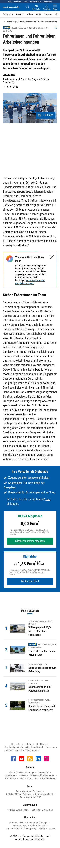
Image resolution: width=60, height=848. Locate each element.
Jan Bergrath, (9, 74)
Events (38, 14)
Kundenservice (35, 1)
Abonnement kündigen (37, 822)
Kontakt (22, 775)
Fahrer (18, 14)
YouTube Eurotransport (17, 809)
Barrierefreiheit (49, 778)
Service (46, 14)
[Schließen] (52, 257)
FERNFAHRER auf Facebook (19, 794)
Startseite (15, 744)
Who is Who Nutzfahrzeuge (21, 772)
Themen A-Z (43, 772)
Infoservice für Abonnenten (42, 775)
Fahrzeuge (7, 14)
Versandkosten (13, 828)
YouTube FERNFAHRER (42, 809)
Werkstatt (30, 14)
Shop (25, 1)
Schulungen (33, 492)
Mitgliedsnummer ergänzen (30, 541)
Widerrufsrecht (20, 825)
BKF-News (41, 744)
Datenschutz (33, 778)
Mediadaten (48, 1)
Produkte (17, 1)
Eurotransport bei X (44, 794)
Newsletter (10, 775)
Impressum (10, 778)
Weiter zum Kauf (30, 581)
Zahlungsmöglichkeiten (34, 828)
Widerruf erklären (38, 825)
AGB (22, 778)
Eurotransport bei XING (30, 797)
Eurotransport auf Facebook (29, 791)
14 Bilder (48, 115)
